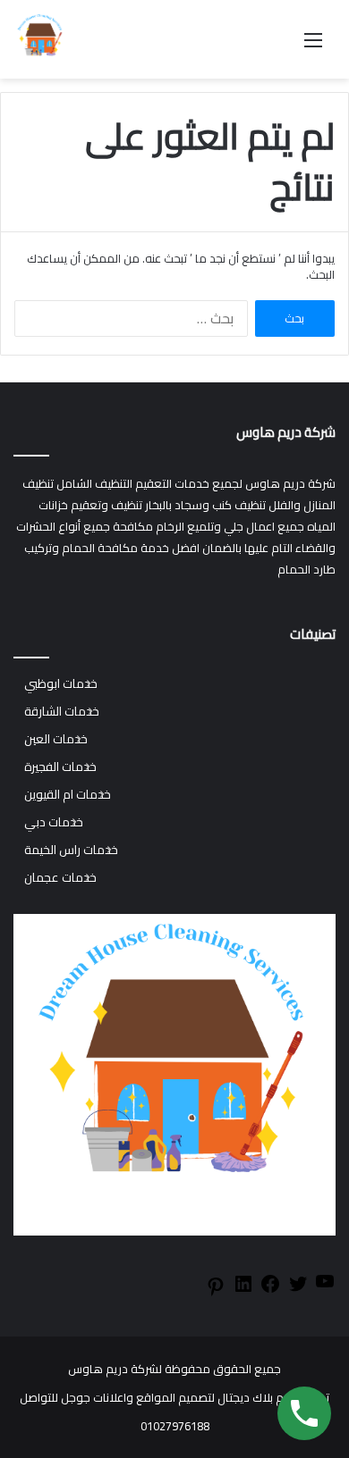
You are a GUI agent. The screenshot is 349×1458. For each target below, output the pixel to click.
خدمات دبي (53, 822)
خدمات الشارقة (61, 711)
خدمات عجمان (60, 877)
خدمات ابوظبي (61, 684)
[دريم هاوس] (40, 39)
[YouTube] (325, 1287)
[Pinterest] (215, 1292)
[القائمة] (313, 46)
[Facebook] (270, 1290)
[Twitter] (298, 1290)
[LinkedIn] (243, 1290)
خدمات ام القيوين (67, 794)
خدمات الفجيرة (60, 767)
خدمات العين (56, 739)
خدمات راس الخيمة (71, 850)
